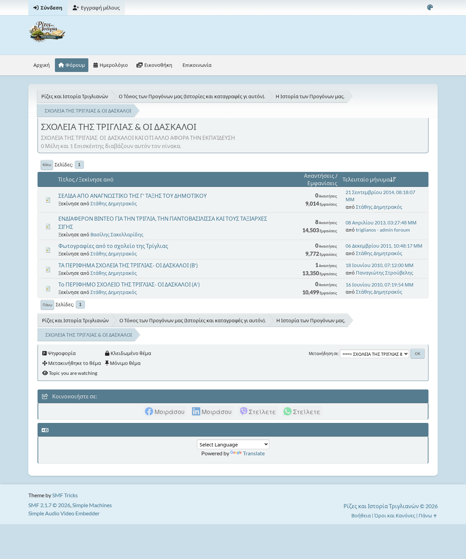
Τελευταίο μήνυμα (366, 179)
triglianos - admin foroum (383, 230)
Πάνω (47, 305)
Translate (254, 453)
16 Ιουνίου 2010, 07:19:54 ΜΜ (379, 285)
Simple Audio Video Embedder (64, 513)
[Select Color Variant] (430, 7)
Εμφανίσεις (322, 183)
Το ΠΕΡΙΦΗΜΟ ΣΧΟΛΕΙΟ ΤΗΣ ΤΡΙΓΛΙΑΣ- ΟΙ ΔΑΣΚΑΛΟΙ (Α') (129, 284)
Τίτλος (66, 179)
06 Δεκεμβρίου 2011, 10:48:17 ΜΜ (384, 246)
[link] (165, 411)
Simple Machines (92, 505)
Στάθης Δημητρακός (113, 203)
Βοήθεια (361, 515)
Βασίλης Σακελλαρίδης (116, 234)
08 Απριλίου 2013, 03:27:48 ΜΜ (381, 222)
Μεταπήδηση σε (323, 353)
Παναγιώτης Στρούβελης (384, 273)
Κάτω (47, 165)
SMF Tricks (65, 495)
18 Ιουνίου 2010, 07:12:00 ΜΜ (379, 265)
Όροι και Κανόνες (394, 515)
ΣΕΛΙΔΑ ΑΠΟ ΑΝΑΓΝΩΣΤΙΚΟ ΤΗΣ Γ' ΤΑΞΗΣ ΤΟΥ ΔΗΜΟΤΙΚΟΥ (132, 195)
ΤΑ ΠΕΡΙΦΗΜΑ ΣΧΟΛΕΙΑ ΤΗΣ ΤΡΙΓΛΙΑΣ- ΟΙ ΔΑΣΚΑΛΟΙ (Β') (128, 265)
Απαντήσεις (319, 175)
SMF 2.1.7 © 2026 (49, 505)
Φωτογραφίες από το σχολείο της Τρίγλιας (113, 245)
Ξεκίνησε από (96, 179)
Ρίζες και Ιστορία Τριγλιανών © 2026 (391, 506)
